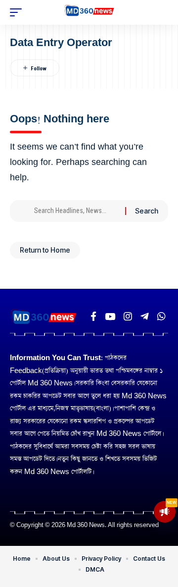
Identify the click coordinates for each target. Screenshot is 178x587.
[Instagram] (127, 316)
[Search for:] (76, 211)
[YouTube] (110, 316)
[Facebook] (93, 316)
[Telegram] (144, 316)
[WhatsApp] (161, 316)
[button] (18, 12)
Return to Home (45, 250)
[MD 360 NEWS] (89, 12)
